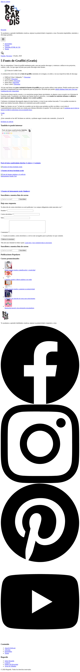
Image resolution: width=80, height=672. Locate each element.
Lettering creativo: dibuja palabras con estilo (18, 279)
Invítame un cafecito (7, 121)
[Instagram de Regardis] (40, 482)
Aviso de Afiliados (10, 666)
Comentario (5, 232)
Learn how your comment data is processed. (38, 243)
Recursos (9, 56)
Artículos (7, 650)
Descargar (27, 77)
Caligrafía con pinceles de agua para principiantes (20, 298)
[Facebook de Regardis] (40, 403)
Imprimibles (8, 44)
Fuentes (7, 45)
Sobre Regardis (9, 661)
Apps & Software (10, 648)
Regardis (3, 30)
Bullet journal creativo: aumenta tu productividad (20, 289)
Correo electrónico (7, 214)
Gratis (2, 113)
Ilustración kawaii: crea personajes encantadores (19, 308)
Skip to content (5, 1)
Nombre (4, 210)
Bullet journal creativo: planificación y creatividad (20, 270)
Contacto (7, 662)
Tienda (7, 49)
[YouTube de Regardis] (40, 640)
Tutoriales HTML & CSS (12, 47)
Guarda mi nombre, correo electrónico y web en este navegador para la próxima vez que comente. (33, 236)
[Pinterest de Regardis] (40, 561)
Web (2, 218)
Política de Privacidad (11, 664)
